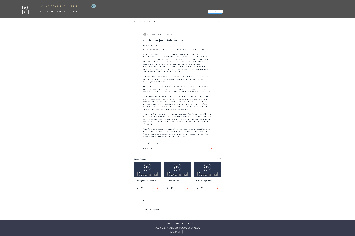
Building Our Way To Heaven (146, 181)
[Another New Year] (177, 169)
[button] (218, 22)
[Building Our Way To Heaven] (147, 169)
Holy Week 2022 (149, 22)
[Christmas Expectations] (207, 169)
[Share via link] (158, 143)
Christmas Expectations (204, 181)
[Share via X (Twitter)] (149, 143)
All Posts (137, 22)
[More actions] (210, 34)
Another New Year (172, 181)
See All (218, 159)
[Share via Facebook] (144, 143)
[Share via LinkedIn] (153, 143)
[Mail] (93, 6)
